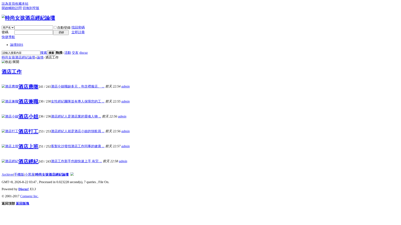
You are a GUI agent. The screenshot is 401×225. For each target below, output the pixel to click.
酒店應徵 (28, 86)
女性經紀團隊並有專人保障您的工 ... (77, 101)
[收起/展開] (10, 62)
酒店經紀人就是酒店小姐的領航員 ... (77, 131)
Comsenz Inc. (29, 196)
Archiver (7, 174)
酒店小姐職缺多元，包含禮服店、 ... (77, 86)
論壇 (16, 44)
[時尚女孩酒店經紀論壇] (28, 18)
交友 (75, 52)
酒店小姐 (28, 116)
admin (125, 86)
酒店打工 (28, 131)
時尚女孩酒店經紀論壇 (18, 57)
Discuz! (23, 189)
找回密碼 (78, 27)
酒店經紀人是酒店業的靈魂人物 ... (76, 116)
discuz (83, 52)
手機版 (19, 174)
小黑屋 (30, 174)
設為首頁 (8, 3)
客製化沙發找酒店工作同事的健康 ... (77, 146)
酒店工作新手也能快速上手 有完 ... (76, 161)
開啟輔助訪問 (12, 8)
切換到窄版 (31, 8)
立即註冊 (78, 32)
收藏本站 (21, 3)
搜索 (43, 52)
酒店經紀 (28, 161)
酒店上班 (28, 146)
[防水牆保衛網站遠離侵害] (72, 174)
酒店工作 (12, 71)
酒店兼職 (28, 101)
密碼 (5, 32)
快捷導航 (8, 37)
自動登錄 (64, 27)
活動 (67, 52)
